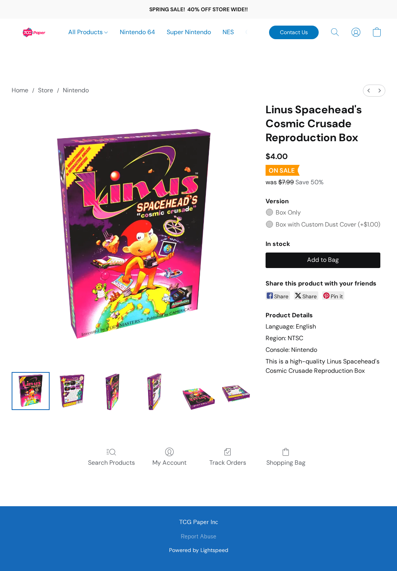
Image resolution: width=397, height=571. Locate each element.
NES (228, 32)
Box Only (288, 212)
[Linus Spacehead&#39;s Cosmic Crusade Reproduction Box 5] (237, 391)
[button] (34, 32)
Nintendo (76, 90)
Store (45, 90)
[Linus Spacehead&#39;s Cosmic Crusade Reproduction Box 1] (72, 391)
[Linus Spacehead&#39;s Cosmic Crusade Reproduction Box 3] (154, 391)
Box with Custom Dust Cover (328, 224)
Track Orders (227, 463)
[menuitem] (368, 90)
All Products (86, 32)
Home (20, 90)
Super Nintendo (189, 32)
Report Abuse (198, 536)
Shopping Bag (286, 463)
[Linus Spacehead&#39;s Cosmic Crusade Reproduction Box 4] (196, 391)
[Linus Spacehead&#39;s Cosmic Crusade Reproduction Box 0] (31, 391)
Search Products (111, 463)
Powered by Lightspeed (198, 550)
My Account (169, 463)
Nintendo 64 (137, 32)
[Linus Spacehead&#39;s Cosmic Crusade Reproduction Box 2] (113, 391)
